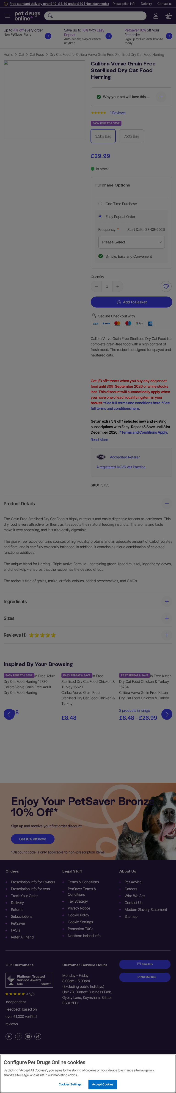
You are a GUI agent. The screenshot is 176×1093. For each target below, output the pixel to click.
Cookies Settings (70, 1084)
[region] (88, 1073)
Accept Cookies (103, 1084)
